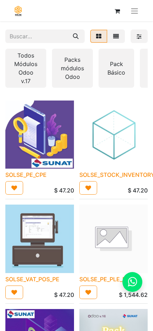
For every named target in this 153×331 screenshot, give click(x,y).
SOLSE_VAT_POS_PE (32, 279)
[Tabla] (98, 36)
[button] (14, 188)
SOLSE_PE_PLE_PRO (106, 279)
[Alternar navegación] (134, 10)
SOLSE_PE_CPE (26, 174)
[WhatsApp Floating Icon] (132, 282)
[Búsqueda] (76, 36)
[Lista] (116, 36)
